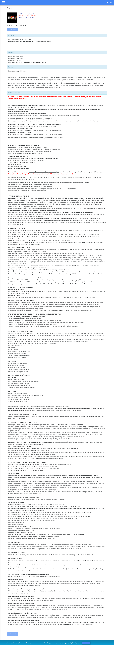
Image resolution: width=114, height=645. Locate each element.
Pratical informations (14, 93)
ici (97, 481)
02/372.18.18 (14, 162)
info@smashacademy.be (27, 162)
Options (10, 52)
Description (11, 67)
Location (11, 35)
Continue (13, 29)
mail (49, 212)
